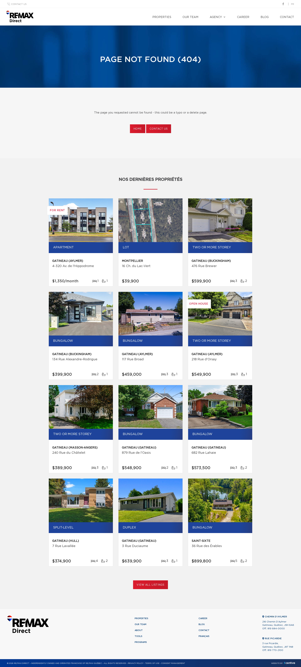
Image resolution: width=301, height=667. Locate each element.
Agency (216, 17)
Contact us (19, 4)
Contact (287, 17)
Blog (265, 17)
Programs (141, 642)
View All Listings (150, 585)
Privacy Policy (135, 663)
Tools (138, 636)
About (139, 630)
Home (137, 129)
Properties (161, 17)
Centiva (289, 663)
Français (204, 636)
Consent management (173, 663)
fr (292, 4)
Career (243, 17)
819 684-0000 (276, 629)
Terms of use (152, 663)
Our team (190, 17)
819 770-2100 (275, 650)
